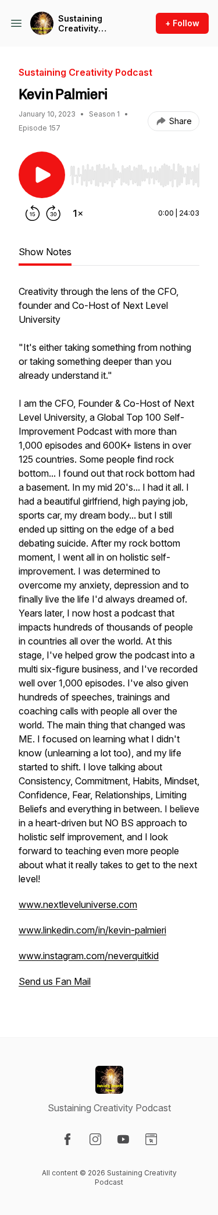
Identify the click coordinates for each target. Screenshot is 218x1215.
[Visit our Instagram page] (95, 1139)
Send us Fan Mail (55, 981)
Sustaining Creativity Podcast (80, 23)
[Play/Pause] (42, 175)
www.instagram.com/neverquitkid (89, 956)
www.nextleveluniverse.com (78, 904)
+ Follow (182, 23)
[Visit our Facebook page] (67, 1139)
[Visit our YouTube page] (123, 1139)
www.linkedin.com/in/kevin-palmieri (92, 930)
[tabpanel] (109, 642)
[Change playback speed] (78, 213)
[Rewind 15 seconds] (32, 213)
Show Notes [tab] (45, 252)
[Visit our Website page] (151, 1139)
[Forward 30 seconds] (53, 213)
